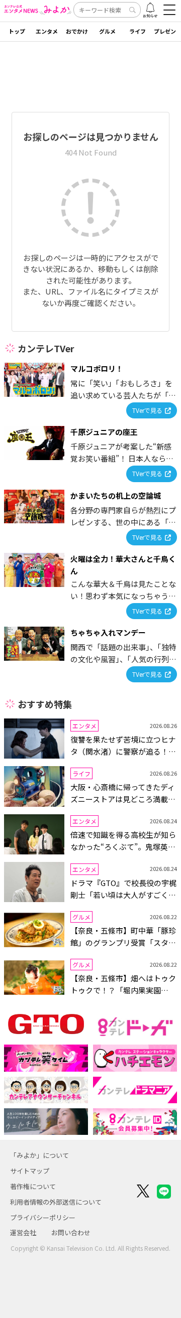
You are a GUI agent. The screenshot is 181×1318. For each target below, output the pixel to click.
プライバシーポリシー (42, 1217)
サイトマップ (29, 1171)
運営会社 (23, 1232)
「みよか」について (39, 1155)
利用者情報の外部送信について (56, 1202)
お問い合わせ (70, 1232)
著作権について (33, 1186)
